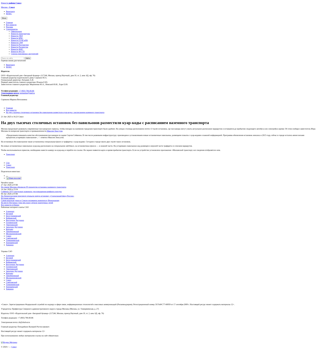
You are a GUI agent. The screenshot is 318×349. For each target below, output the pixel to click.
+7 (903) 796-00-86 (17, 92)
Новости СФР (17, 43)
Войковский (11, 218)
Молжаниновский (13, 234)
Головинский (11, 223)
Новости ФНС (17, 49)
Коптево (9, 229)
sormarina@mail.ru (27, 93)
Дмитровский (12, 225)
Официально (16, 31)
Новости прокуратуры (20, 34)
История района (8, 198)
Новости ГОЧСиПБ (19, 40)
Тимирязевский (12, 240)
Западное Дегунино (14, 227)
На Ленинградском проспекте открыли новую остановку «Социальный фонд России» (37, 196)
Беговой (9, 214)
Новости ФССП (18, 51)
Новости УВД (17, 36)
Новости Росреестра (19, 47)
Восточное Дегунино (15, 220)
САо (8, 163)
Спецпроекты (12, 29)
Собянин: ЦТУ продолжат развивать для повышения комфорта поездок (31, 191)
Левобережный (12, 231)
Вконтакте (10, 11)
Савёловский (11, 238)
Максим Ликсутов (54, 131)
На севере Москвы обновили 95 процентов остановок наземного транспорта (33, 187)
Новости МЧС (17, 38)
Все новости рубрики (10, 205)
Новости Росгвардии (20, 45)
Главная (9, 22)
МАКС (9, 14)
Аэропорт (10, 211)
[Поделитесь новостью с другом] (14, 178)
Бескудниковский (13, 216)
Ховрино (10, 245)
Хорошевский (12, 243)
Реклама (9, 27)
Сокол (8, 165)
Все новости (11, 25)
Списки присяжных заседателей (24, 54)
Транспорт (10, 154)
